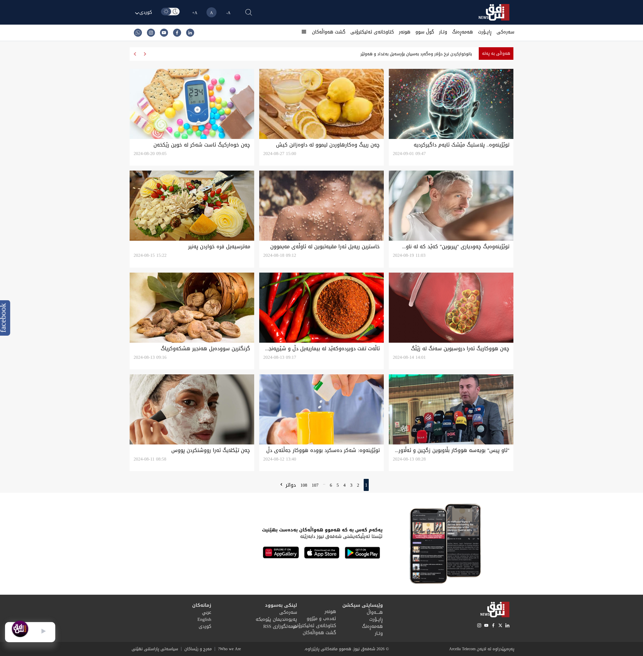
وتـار (443, 32)
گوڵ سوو (424, 32)
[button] (135, 54)
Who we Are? (229, 649)
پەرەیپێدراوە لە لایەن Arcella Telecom (481, 649)
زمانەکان (201, 605)
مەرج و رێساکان (198, 649)
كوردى (205, 626)
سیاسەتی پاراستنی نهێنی (155, 649)
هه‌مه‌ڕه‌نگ (462, 32)
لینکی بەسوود (281, 605)
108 (303, 485)
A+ (194, 13)
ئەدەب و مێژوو (321, 618)
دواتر (290, 485)
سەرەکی (505, 32)
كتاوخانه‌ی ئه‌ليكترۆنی (372, 32)
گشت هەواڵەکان (328, 32)
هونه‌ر (404, 32)
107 (315, 485)
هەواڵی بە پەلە (496, 53)
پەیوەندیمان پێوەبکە (276, 619)
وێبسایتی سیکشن (362, 605)
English (204, 619)
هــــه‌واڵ (375, 612)
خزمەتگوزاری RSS (280, 626)
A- (228, 13)
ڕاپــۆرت (485, 32)
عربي (206, 612)
